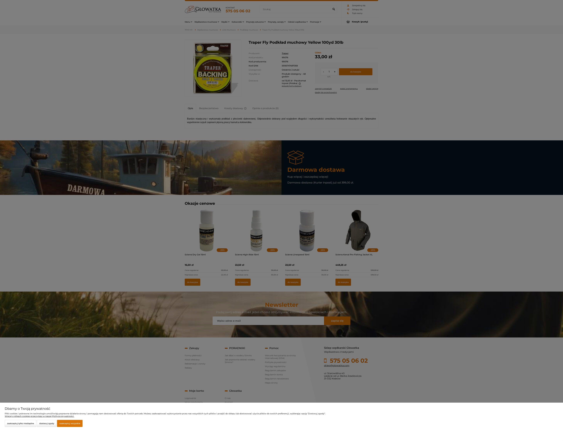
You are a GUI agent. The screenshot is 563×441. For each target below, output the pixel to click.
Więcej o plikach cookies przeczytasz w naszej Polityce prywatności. (39, 416)
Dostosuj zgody (46, 423)
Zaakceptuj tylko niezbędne (20, 423)
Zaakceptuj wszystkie (69, 423)
